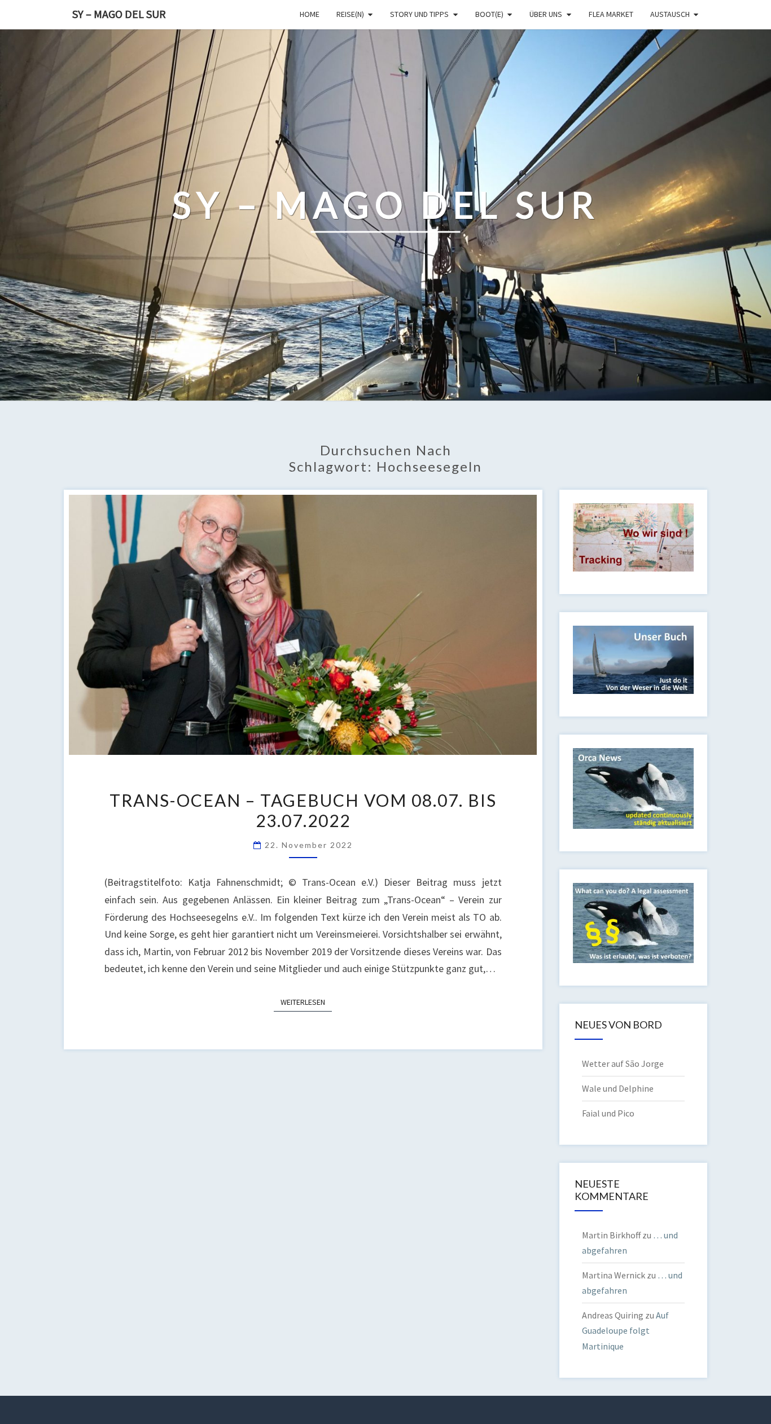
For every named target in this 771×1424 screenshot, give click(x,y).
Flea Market (611, 14)
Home (309, 14)
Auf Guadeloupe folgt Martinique (625, 1330)
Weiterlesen (306, 1001)
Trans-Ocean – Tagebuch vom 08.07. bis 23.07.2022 (303, 810)
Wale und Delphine (618, 1088)
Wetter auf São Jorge (623, 1063)
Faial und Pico (608, 1113)
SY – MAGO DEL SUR (119, 14)
